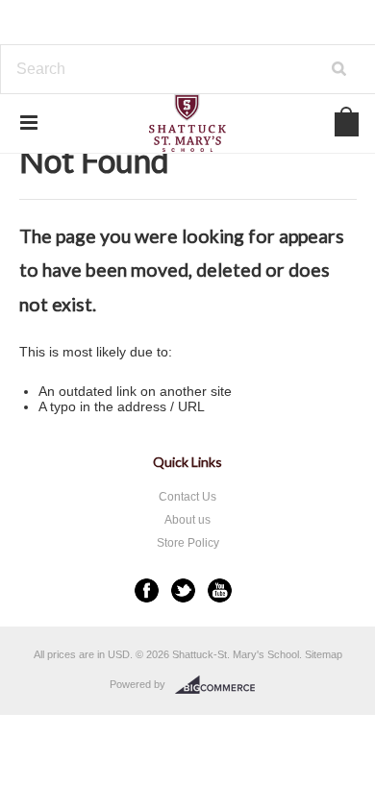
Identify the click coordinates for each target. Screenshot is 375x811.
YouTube (220, 590)
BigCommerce (220, 685)
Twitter (183, 590)
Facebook (147, 590)
